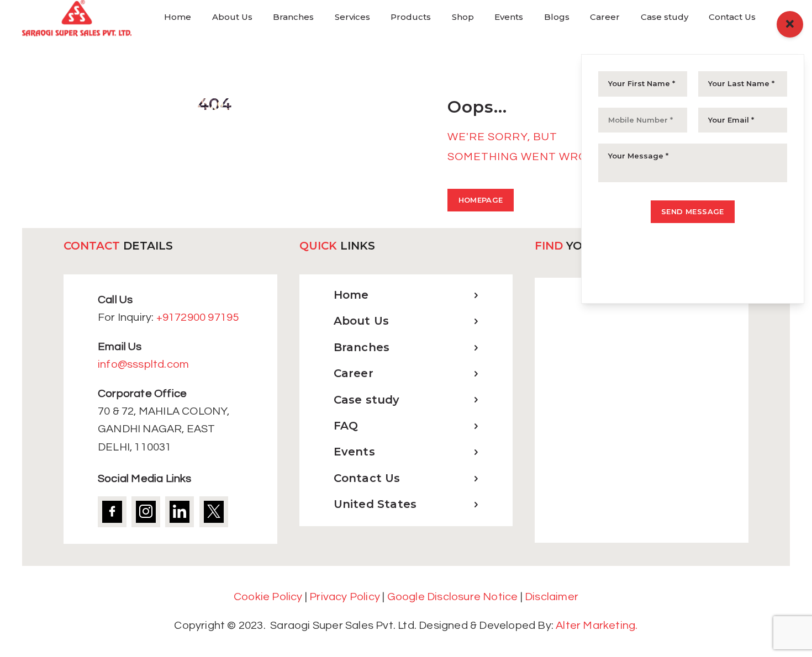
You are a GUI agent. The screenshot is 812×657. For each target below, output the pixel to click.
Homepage (480, 199)
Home (351, 294)
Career (353, 373)
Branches (362, 347)
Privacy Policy (344, 596)
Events (354, 451)
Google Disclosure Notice (452, 596)
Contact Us (367, 478)
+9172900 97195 (197, 317)
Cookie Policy (268, 596)
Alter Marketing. (596, 625)
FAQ (346, 425)
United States (375, 504)
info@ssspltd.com (143, 364)
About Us (361, 320)
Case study (367, 399)
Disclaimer (551, 596)
